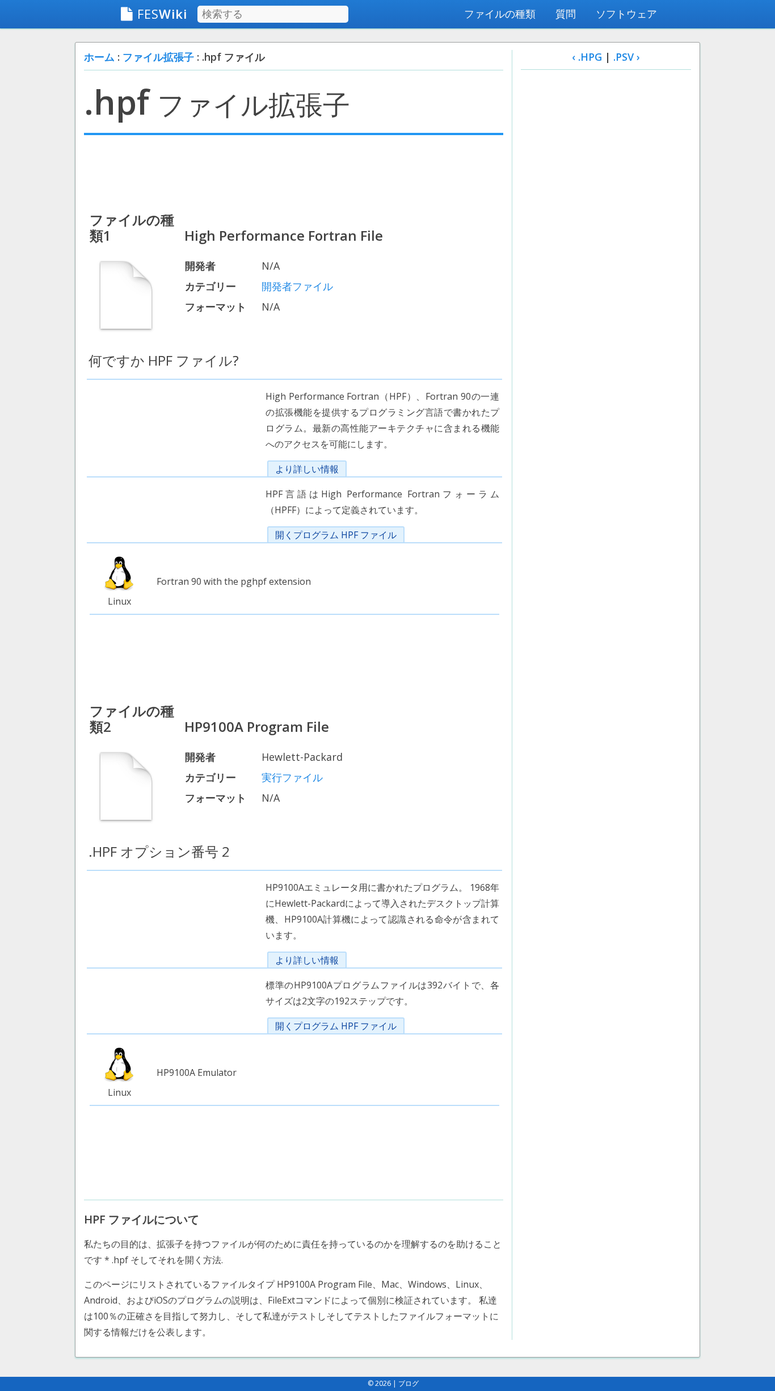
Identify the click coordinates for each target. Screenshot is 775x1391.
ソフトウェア (626, 13)
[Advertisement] (293, 172)
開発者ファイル (297, 286)
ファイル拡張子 (158, 57)
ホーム (99, 57)
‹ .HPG (587, 57)
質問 (565, 13)
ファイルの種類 (500, 13)
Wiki (162, 13)
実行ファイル (292, 777)
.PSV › (626, 57)
